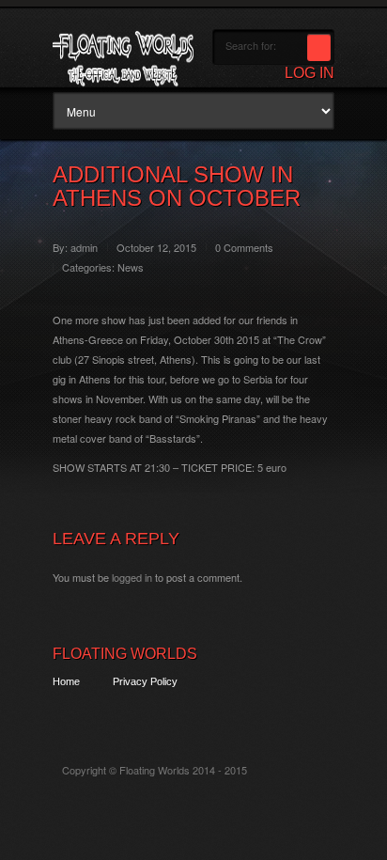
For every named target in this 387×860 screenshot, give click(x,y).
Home (66, 681)
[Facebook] (100, 715)
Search (319, 47)
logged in (132, 577)
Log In (309, 73)
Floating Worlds (125, 654)
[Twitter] (65, 715)
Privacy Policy (145, 681)
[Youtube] (169, 715)
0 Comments (244, 247)
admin (84, 247)
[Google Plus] (134, 715)
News (130, 266)
